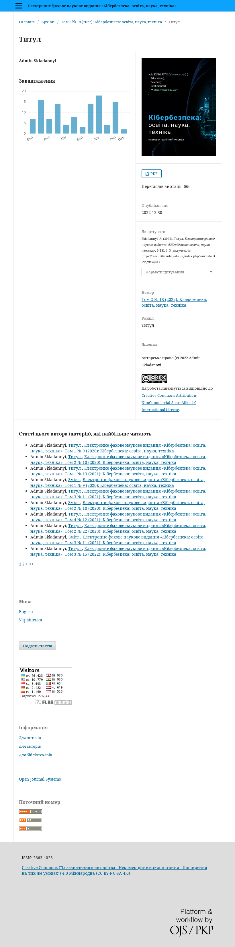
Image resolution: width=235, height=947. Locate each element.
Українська (30, 620)
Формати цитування (165, 272)
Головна (27, 21)
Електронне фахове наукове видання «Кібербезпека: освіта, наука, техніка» (102, 5)
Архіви (47, 21)
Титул (75, 445)
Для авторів (30, 746)
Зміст (74, 479)
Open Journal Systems (40, 779)
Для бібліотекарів (35, 754)
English (26, 611)
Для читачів (30, 737)
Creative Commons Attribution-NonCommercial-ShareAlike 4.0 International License (169, 402)
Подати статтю (37, 645)
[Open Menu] (19, 5)
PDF (154, 173)
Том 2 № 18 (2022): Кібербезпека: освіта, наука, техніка (111, 21)
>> (31, 564)
